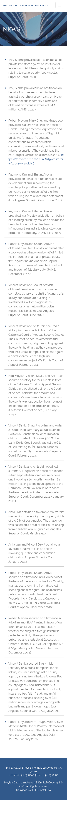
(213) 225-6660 (50, 775)
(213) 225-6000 (26, 775)
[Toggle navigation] (59, 5)
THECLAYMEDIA (41, 790)
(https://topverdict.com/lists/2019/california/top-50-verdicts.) (36, 159)
